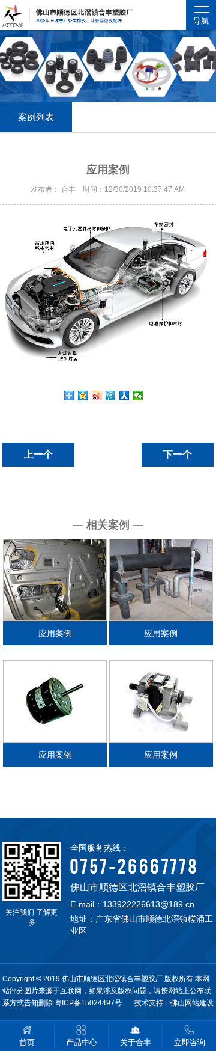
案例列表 (36, 117)
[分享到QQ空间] (83, 395)
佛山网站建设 (192, 1003)
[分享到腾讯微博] (111, 395)
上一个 (38, 454)
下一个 (177, 454)
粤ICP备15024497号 (88, 1003)
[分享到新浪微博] (97, 395)
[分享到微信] (138, 395)
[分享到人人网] (124, 395)
